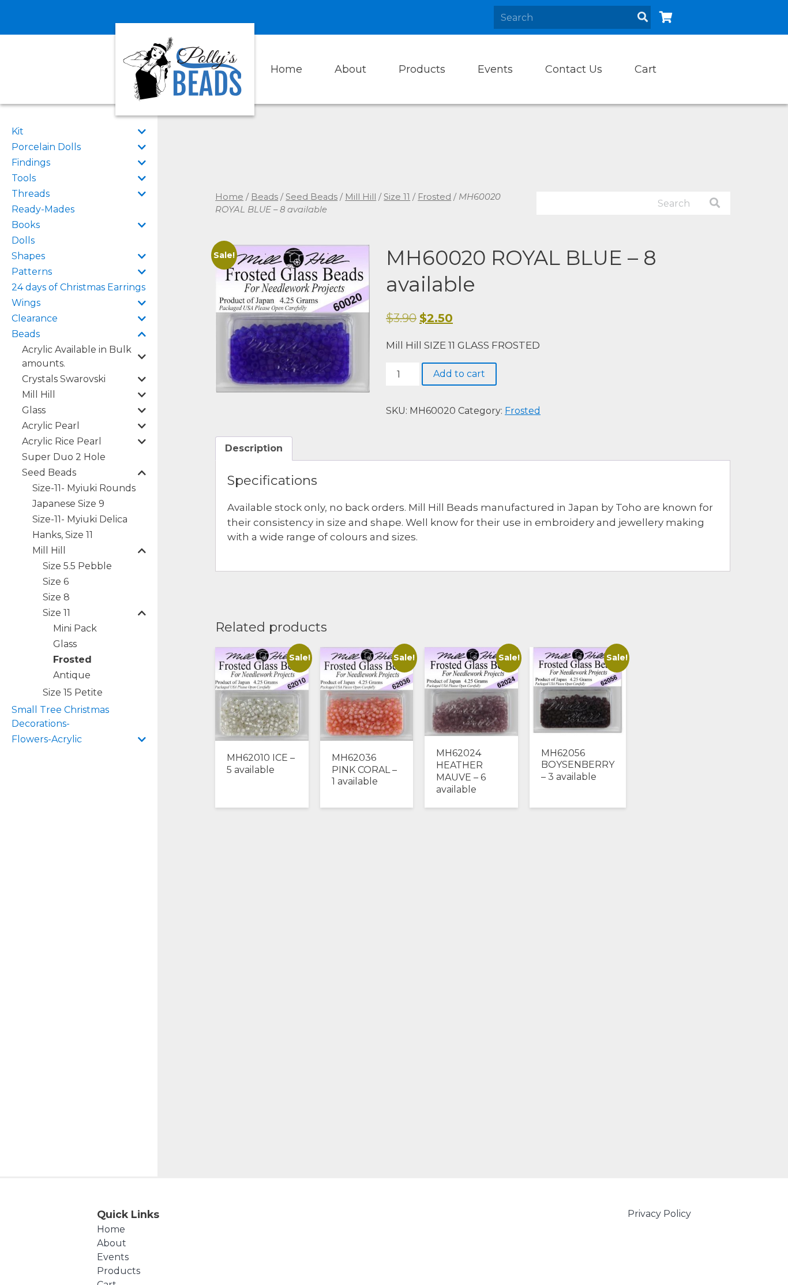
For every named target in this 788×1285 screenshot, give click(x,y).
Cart (645, 69)
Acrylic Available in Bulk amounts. (77, 356)
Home (286, 69)
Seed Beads (49, 472)
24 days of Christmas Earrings (78, 287)
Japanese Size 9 (68, 503)
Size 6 (56, 581)
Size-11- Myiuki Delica (79, 519)
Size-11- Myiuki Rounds (84, 488)
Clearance (35, 318)
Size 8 (56, 597)
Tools (24, 178)
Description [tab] (254, 448)
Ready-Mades (43, 209)
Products (422, 69)
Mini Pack (75, 628)
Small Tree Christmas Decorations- (60, 716)
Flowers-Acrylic (47, 739)
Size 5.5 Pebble (77, 566)
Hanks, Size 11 (62, 534)
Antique (72, 675)
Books (26, 224)
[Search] (643, 17)
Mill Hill (38, 394)
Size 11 (56, 612)
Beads (26, 333)
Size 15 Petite (73, 692)
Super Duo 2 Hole (64, 456)
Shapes (28, 256)
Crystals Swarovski (64, 378)
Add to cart (459, 373)
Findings (31, 162)
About (350, 69)
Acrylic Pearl (51, 425)
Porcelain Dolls (46, 146)
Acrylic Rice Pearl (62, 441)
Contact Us (573, 69)
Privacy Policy (659, 1213)
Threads (31, 193)
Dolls (23, 240)
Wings (26, 302)
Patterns (32, 271)
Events (495, 69)
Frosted (72, 659)
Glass (34, 410)
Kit (18, 131)
